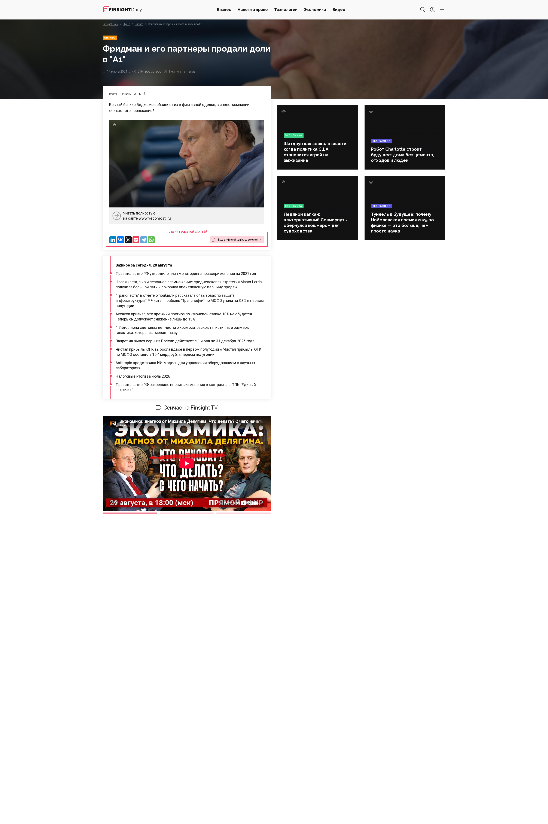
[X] (128, 239)
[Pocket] (136, 239)
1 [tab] (130, 513)
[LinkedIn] (112, 239)
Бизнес (224, 9)
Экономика (315, 9)
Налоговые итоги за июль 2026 (143, 376)
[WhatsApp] (151, 239)
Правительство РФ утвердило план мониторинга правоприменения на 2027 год (186, 273)
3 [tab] (243, 513)
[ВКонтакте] (120, 239)
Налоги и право (253, 9)
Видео (338, 9)
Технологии (286, 9)
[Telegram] (143, 239)
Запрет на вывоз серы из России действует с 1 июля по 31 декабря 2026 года (185, 341)
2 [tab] (186, 513)
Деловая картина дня (122, 9)
